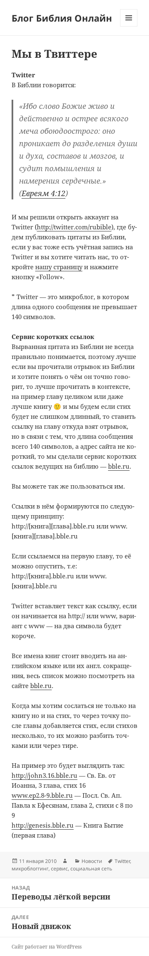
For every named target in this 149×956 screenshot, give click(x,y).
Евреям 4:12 (43, 193)
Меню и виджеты (128, 26)
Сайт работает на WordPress (47, 946)
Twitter (122, 861)
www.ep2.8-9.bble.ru (42, 795)
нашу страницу (58, 267)
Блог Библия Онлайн (62, 18)
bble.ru (119, 466)
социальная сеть (91, 868)
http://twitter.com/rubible (74, 227)
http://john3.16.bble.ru (44, 775)
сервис (59, 868)
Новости (92, 861)
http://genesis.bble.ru (43, 825)
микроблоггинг (30, 868)
